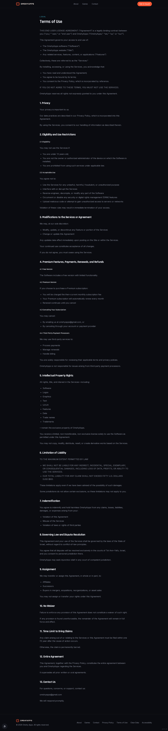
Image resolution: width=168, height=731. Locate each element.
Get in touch (144, 4)
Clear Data (134, 723)
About (76, 4)
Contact (95, 4)
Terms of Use (122, 723)
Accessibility (147, 723)
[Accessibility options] (4, 726)
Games (85, 4)
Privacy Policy (108, 723)
